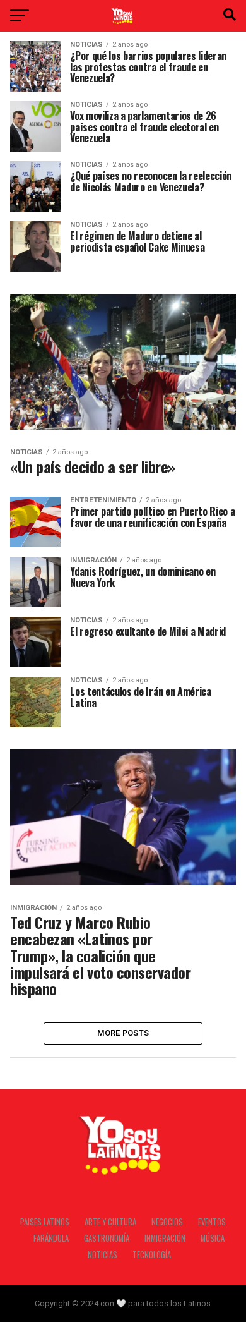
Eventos (212, 1222)
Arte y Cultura (110, 1222)
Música (213, 1238)
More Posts (123, 1033)
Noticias (102, 1255)
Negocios (167, 1222)
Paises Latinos (44, 1222)
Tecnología (151, 1255)
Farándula (51, 1238)
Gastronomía (106, 1238)
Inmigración (164, 1238)
